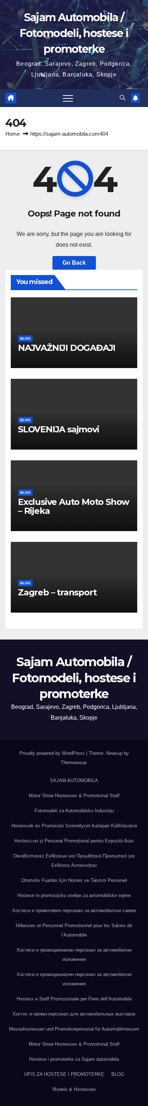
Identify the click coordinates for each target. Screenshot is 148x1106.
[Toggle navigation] (68, 98)
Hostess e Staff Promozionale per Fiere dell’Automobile (74, 999)
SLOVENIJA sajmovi (58, 429)
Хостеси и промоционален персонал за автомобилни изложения (74, 954)
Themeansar (73, 762)
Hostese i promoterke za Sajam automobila (74, 1059)
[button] (122, 98)
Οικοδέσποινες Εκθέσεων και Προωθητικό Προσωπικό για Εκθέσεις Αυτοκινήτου (74, 860)
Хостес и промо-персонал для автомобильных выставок (74, 1014)
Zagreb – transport (57, 592)
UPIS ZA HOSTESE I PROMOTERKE (64, 1074)
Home (12, 134)
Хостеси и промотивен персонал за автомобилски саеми (74, 910)
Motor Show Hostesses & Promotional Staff (74, 795)
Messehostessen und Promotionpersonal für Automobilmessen (74, 1029)
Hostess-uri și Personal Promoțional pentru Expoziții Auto (74, 841)
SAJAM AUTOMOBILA (74, 780)
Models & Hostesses (74, 1089)
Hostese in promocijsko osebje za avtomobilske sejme (74, 895)
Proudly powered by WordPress (52, 753)
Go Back (74, 263)
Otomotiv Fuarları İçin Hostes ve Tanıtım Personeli (74, 880)
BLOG (25, 338)
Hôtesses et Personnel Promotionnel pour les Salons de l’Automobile (74, 930)
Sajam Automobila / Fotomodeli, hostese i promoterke (74, 33)
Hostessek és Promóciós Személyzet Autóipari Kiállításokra (74, 825)
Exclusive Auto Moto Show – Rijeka (73, 506)
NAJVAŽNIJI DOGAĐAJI (66, 348)
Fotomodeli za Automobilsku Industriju (74, 810)
